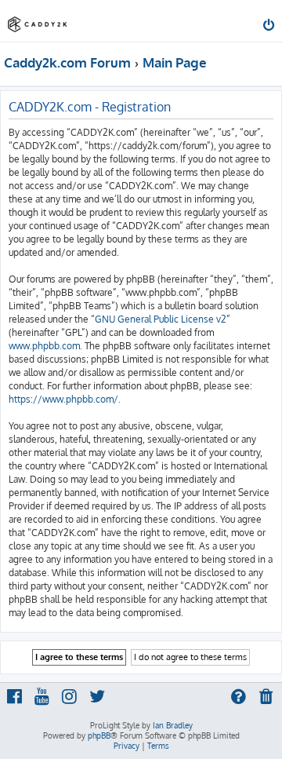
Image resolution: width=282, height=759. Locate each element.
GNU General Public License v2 (160, 319)
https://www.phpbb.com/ (63, 399)
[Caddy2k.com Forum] (37, 20)
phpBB (99, 735)
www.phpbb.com (44, 346)
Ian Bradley (173, 725)
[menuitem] (270, 26)
